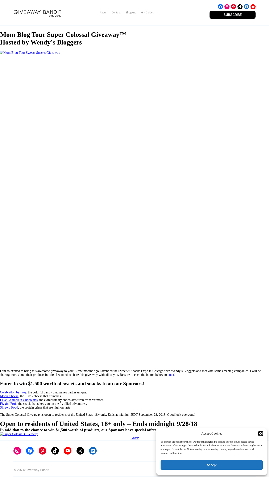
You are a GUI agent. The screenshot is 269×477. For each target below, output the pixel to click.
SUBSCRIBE (232, 15)
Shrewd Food (9, 407)
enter (171, 374)
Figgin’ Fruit (8, 403)
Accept (211, 465)
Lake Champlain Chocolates (19, 400)
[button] (260, 433)
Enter (135, 438)
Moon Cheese (9, 396)
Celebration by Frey (13, 392)
